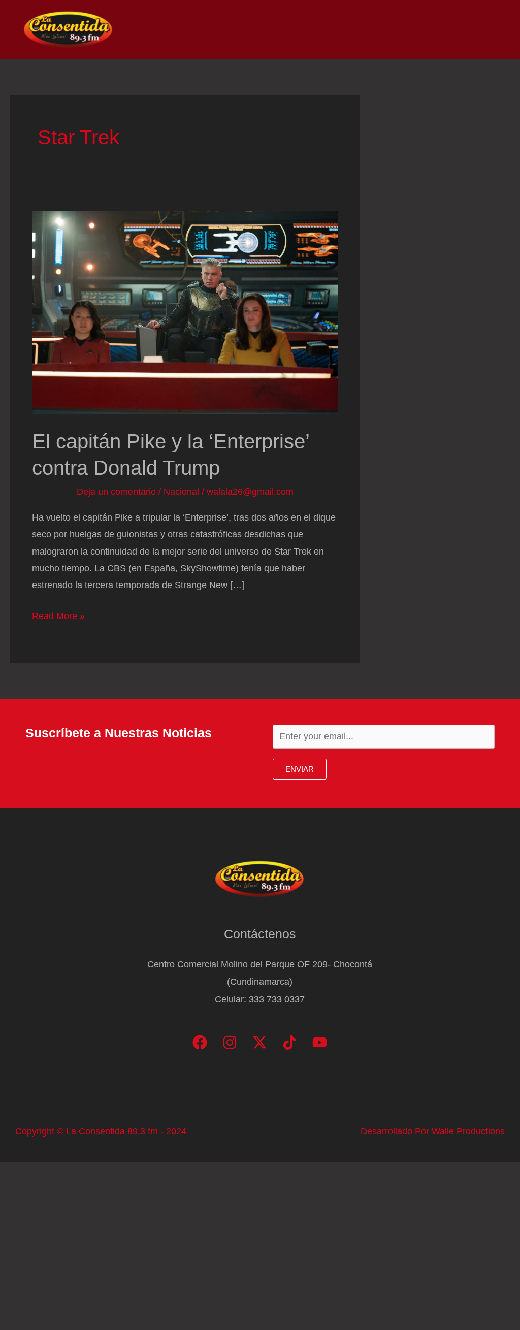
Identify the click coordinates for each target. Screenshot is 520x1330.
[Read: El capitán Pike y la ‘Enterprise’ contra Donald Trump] (185, 312)
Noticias (282, 29)
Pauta (406, 29)
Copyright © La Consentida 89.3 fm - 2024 (100, 1131)
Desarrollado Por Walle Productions (433, 1131)
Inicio (236, 29)
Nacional (181, 491)
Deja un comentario (116, 491)
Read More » (58, 617)
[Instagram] (229, 1042)
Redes (362, 29)
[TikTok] (289, 1042)
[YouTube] (319, 1042)
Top (323, 29)
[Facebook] (199, 1042)
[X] (259, 1042)
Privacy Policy (464, 29)
